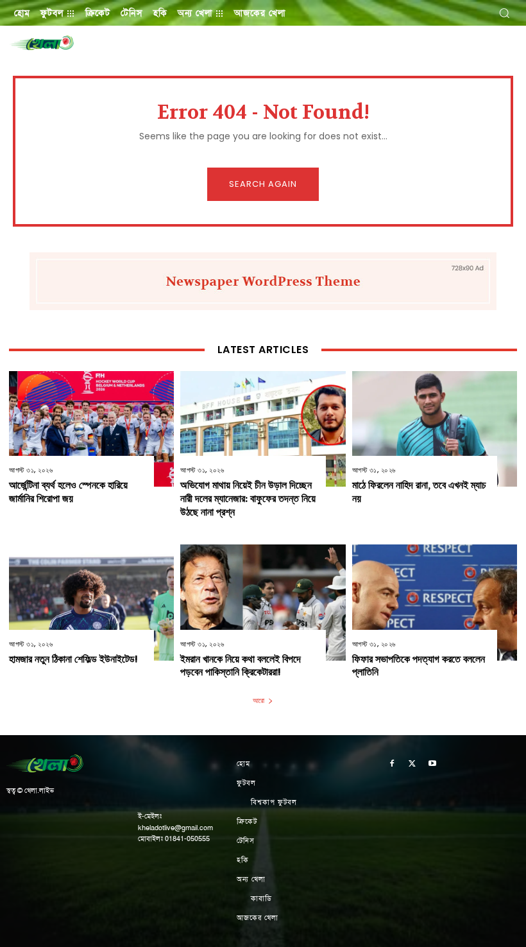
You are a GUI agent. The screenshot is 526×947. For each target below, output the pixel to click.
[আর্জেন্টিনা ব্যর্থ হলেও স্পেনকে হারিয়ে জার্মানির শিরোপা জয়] (91, 429)
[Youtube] (433, 765)
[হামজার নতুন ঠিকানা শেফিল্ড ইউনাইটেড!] (91, 602)
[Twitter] (412, 765)
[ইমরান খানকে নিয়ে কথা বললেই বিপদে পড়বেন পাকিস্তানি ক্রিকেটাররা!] (262, 602)
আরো (258, 700)
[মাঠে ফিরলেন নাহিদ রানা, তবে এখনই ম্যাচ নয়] (434, 429)
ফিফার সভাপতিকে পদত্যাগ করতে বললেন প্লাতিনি (418, 665)
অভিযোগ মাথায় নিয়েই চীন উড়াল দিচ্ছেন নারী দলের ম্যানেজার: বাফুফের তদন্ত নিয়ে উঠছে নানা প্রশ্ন (248, 498)
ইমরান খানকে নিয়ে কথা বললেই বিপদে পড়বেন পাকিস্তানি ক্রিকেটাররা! (240, 665)
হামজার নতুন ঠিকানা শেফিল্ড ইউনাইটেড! (73, 659)
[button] (504, 13)
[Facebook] (392, 765)
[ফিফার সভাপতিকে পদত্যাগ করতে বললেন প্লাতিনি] (434, 602)
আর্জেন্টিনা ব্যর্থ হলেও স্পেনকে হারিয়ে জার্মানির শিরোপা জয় (68, 491)
